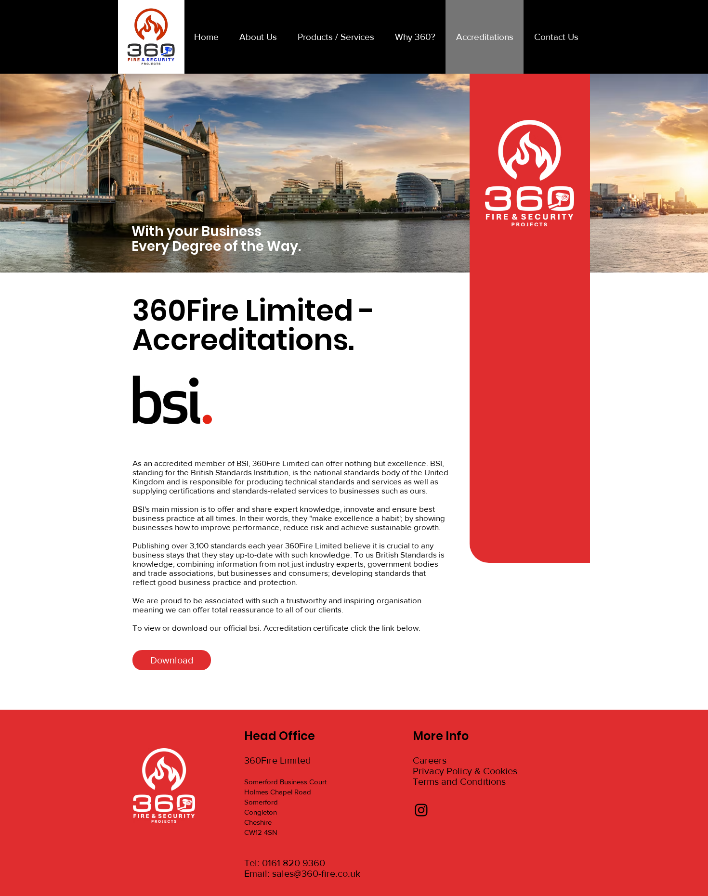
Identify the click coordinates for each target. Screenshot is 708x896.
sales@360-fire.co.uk (316, 873)
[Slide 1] (354, 248)
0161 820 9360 (293, 862)
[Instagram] (421, 810)
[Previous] (54, 173)
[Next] (654, 173)
